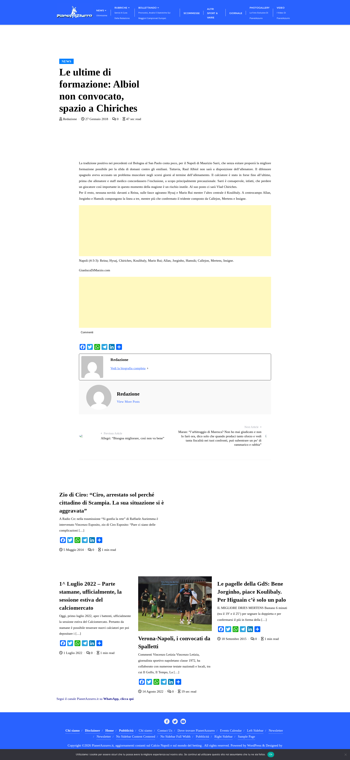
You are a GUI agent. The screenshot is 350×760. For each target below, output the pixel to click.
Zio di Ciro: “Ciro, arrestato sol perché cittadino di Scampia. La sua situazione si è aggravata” (111, 503)
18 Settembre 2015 (234, 639)
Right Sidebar (223, 736)
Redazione (70, 119)
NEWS (66, 61)
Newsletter (276, 730)
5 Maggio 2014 (74, 550)
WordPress (254, 745)
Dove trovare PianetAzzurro (196, 730)
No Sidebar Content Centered (135, 736)
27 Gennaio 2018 (96, 119)
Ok (271, 754)
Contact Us (165, 730)
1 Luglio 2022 (73, 653)
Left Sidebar (255, 730)
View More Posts (128, 401)
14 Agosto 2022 (152, 691)
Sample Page (246, 736)
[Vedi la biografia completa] (147, 368)
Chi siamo (145, 730)
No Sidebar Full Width (175, 736)
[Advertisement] (175, 230)
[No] (345, 754)
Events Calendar (231, 730)
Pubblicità (202, 736)
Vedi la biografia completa (127, 368)
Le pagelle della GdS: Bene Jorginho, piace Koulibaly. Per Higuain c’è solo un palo (251, 592)
